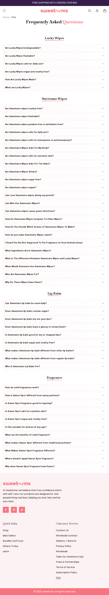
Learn (6, 551)
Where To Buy (10, 546)
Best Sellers (9, 535)
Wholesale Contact (66, 535)
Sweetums (48, 591)
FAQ (58, 577)
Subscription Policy (66, 572)
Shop (6, 530)
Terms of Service (65, 567)
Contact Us (62, 530)
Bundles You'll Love (13, 541)
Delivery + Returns (66, 541)
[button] (4, 11)
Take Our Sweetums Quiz (70, 556)
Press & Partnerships (67, 562)
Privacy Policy (63, 546)
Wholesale (62, 551)
